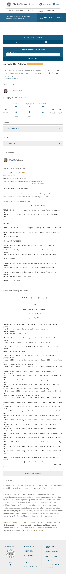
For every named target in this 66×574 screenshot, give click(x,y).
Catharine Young (14, 159)
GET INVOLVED (49, 568)
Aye (20, 41)
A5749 (23, 173)
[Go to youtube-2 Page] (10, 565)
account (25, 522)
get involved (47, 4)
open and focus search (57, 11)
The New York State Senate (23, 4)
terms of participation (34, 530)
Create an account (10, 522)
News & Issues (10, 11)
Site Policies (49, 560)
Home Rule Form (51, 556)
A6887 (42, 183)
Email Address (11, 52)
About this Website (52, 564)
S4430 (38, 181)
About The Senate (50, 11)
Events (40, 11)
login (57, 4)
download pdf (58, 291)
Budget (26, 559)
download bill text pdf (11, 78)
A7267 (42, 181)
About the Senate (30, 566)
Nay (49, 41)
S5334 (38, 183)
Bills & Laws (30, 11)
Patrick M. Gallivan (15, 90)
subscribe (34, 58)
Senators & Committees (20, 11)
